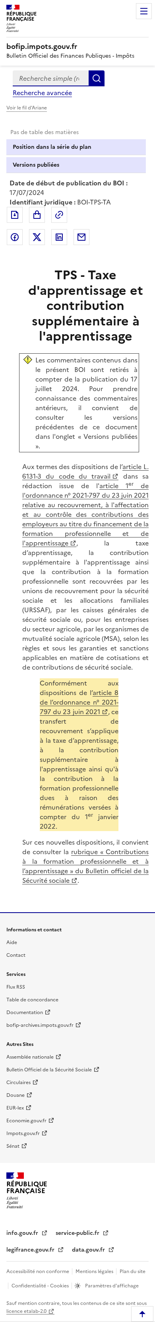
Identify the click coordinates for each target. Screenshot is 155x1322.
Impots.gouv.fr (23, 1133)
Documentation (24, 1012)
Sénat (12, 1146)
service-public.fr (78, 1233)
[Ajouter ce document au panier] (37, 215)
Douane (15, 1095)
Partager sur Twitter (37, 237)
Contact (15, 955)
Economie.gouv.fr (26, 1120)
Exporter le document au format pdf (15, 215)
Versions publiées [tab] (36, 165)
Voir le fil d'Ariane (26, 107)
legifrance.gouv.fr (31, 1250)
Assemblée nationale (30, 1057)
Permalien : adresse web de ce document (59, 215)
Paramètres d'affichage (111, 1285)
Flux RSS (15, 987)
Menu (144, 11)
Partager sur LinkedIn (59, 237)
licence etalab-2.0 (26, 1311)
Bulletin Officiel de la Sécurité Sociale (49, 1069)
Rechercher (97, 78)
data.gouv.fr (89, 1250)
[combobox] (51, 78)
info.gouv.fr (23, 1233)
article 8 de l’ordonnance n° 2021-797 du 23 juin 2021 (79, 702)
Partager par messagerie (81, 237)
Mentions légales (95, 1271)
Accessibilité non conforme (38, 1271)
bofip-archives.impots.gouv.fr (40, 1025)
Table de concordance (32, 999)
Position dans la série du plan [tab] (52, 147)
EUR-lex (15, 1108)
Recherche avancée (42, 92)
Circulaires (18, 1082)
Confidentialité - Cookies (41, 1285)
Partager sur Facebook (15, 237)
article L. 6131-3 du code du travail (85, 471)
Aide (11, 942)
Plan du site (132, 1271)
